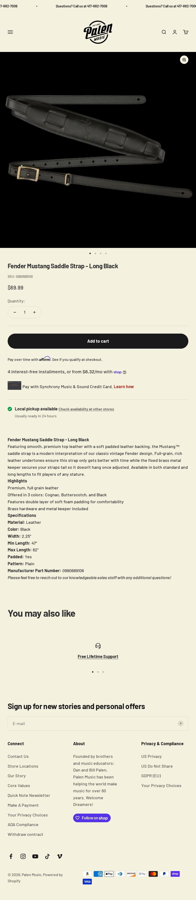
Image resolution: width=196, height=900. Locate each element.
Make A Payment (23, 805)
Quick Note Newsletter (29, 795)
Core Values (19, 785)
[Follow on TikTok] (47, 856)
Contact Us (18, 756)
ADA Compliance (23, 824)
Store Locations (23, 766)
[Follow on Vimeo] (59, 856)
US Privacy (151, 756)
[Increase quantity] (34, 312)
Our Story (17, 775)
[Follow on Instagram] (23, 856)
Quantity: (16, 300)
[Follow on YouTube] (35, 856)
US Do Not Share (157, 766)
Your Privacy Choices (28, 814)
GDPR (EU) (151, 775)
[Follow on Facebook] (11, 856)
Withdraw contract (25, 834)
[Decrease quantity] (15, 312)
